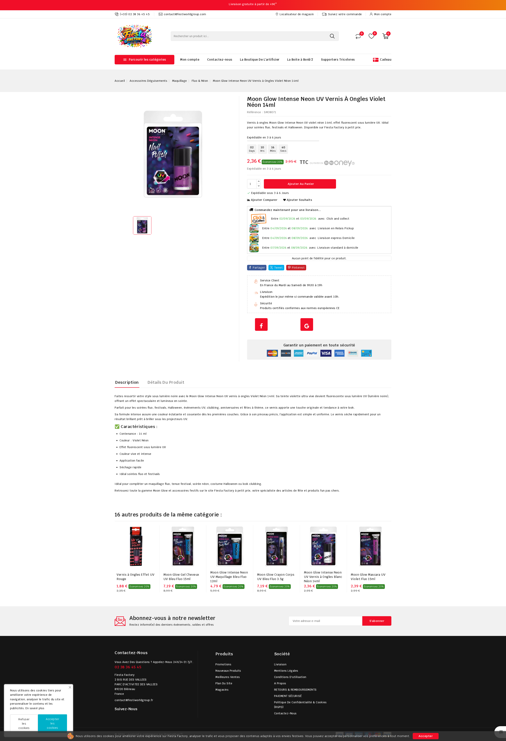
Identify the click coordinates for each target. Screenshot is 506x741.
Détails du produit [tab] (166, 382)
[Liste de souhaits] (371, 36)
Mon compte (189, 59)
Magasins (221, 689)
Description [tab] (127, 382)
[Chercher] (332, 36)
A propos (280, 683)
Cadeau (385, 59)
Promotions (223, 664)
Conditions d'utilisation (290, 677)
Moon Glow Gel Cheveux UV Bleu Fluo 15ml (181, 577)
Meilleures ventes (227, 677)
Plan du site (223, 683)
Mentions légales (286, 670)
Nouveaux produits (228, 670)
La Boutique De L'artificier (259, 59)
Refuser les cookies (24, 723)
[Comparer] (358, 36)
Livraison (280, 664)
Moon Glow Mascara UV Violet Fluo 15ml (368, 577)
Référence (254, 112)
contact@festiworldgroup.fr (134, 700)
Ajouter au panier (300, 184)
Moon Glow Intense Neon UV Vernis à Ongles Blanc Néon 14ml (323, 577)
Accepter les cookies (52, 723)
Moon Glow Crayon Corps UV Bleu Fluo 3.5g (275, 577)
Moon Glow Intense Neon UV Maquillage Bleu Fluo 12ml (229, 577)
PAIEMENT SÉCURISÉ (288, 696)
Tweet (278, 267)
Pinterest (298, 267)
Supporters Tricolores (338, 59)
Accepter (426, 736)
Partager (259, 267)
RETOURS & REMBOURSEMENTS (295, 689)
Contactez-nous (219, 59)
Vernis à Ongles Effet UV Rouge (135, 577)
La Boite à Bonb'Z (300, 59)
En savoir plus (34, 708)
